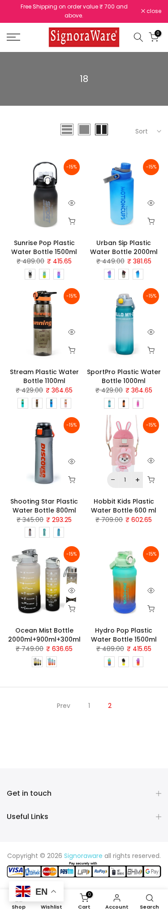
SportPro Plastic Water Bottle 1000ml (124, 374)
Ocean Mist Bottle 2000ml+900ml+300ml (44, 632)
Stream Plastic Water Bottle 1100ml (44, 374)
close (153, 10)
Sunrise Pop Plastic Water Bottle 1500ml (44, 245)
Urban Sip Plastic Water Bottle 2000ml (124, 245)
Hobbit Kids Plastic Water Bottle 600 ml (123, 503)
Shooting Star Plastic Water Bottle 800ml (44, 503)
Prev (63, 702)
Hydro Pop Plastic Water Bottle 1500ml (124, 632)
